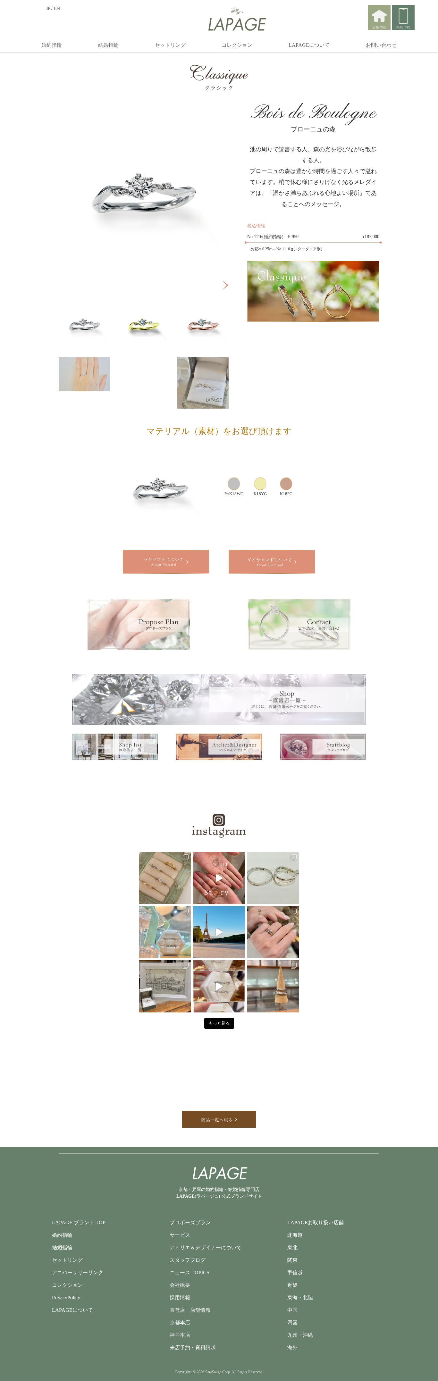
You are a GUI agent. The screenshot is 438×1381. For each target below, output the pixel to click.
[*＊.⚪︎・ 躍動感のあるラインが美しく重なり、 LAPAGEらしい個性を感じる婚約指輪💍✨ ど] (273, 932)
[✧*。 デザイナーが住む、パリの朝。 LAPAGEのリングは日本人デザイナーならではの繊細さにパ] (219, 932)
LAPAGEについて (309, 45)
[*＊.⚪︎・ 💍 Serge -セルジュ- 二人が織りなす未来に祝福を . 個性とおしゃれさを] (165, 878)
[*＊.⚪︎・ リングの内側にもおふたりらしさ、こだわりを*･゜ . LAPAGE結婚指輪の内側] (273, 878)
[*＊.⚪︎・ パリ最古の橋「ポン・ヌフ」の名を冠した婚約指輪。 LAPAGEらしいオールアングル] (165, 986)
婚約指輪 (51, 45)
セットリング (170, 45)
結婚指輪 (108, 45)
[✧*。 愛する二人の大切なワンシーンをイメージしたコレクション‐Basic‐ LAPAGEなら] (165, 932)
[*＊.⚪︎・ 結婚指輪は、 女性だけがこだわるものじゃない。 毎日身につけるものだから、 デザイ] (219, 986)
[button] (226, 285)
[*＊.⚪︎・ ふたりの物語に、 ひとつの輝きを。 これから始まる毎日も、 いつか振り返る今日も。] (219, 878)
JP (48, 8)
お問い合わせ (381, 45)
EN (57, 8)
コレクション (237, 45)
